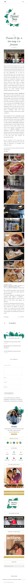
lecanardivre (12, 323)
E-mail (5, 382)
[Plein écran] (22, 526)
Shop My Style (14, 491)
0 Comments (6, 316)
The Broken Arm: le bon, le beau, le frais (12, 341)
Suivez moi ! (23, 579)
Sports (14, 454)
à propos (14, 434)
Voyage (21, 454)
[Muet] (20, 526)
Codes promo (14, 494)
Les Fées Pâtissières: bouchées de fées (12, 351)
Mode (7, 454)
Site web (5, 387)
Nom (5, 377)
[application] (14, 522)
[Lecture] (5, 526)
